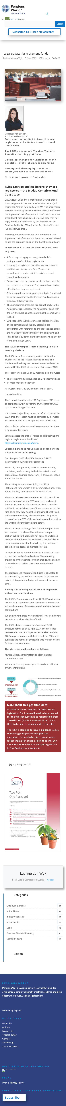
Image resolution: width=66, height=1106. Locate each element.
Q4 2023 (56, 58)
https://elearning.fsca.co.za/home (21, 442)
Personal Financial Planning (20, 933)
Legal (47, 58)
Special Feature (14, 938)
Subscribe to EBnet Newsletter (33, 32)
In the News (13, 911)
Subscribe (12, 1097)
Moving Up (7, 1031)
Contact (6, 1038)
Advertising (8, 1042)
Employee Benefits (16, 905)
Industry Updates (15, 916)
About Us (7, 1023)
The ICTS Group (10, 1046)
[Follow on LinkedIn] (5, 1056)
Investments (13, 922)
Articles (6, 1027)
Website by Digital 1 (12, 1010)
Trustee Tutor (9, 1034)
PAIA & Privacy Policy (12, 1082)
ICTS (41, 58)
